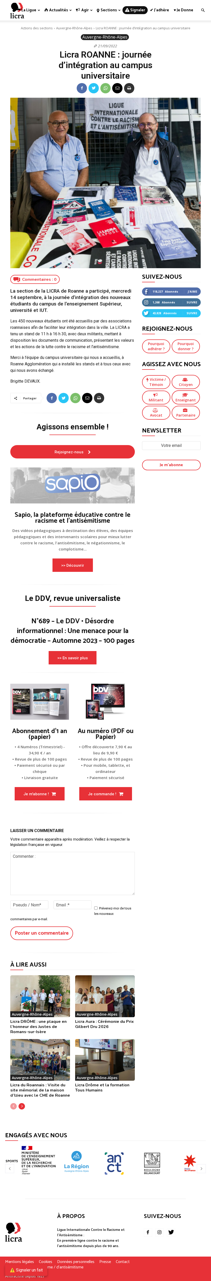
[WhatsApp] (105, 88)
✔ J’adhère (159, 10)
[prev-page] (13, 1106)
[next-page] (22, 1106)
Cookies (45, 1262)
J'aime (192, 291)
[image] (72, 485)
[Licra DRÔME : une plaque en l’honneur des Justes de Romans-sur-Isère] (40, 996)
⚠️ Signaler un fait (26, 1270)
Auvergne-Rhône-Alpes (74, 28)
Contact (123, 1262)
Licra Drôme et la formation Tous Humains (102, 1087)
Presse (105, 1262)
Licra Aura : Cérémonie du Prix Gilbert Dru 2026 (104, 1024)
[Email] (117, 88)
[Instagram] (159, 1233)
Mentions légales (19, 1262)
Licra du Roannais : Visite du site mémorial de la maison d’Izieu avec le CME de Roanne (40, 1090)
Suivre (192, 302)
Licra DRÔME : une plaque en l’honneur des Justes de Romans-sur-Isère (38, 1027)
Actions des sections (37, 28)
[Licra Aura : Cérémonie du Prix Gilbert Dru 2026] (105, 996)
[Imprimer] (129, 88)
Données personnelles (75, 1262)
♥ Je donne (183, 10)
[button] (203, 10)
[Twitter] (94, 88)
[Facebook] (82, 88)
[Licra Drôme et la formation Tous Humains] (105, 1060)
